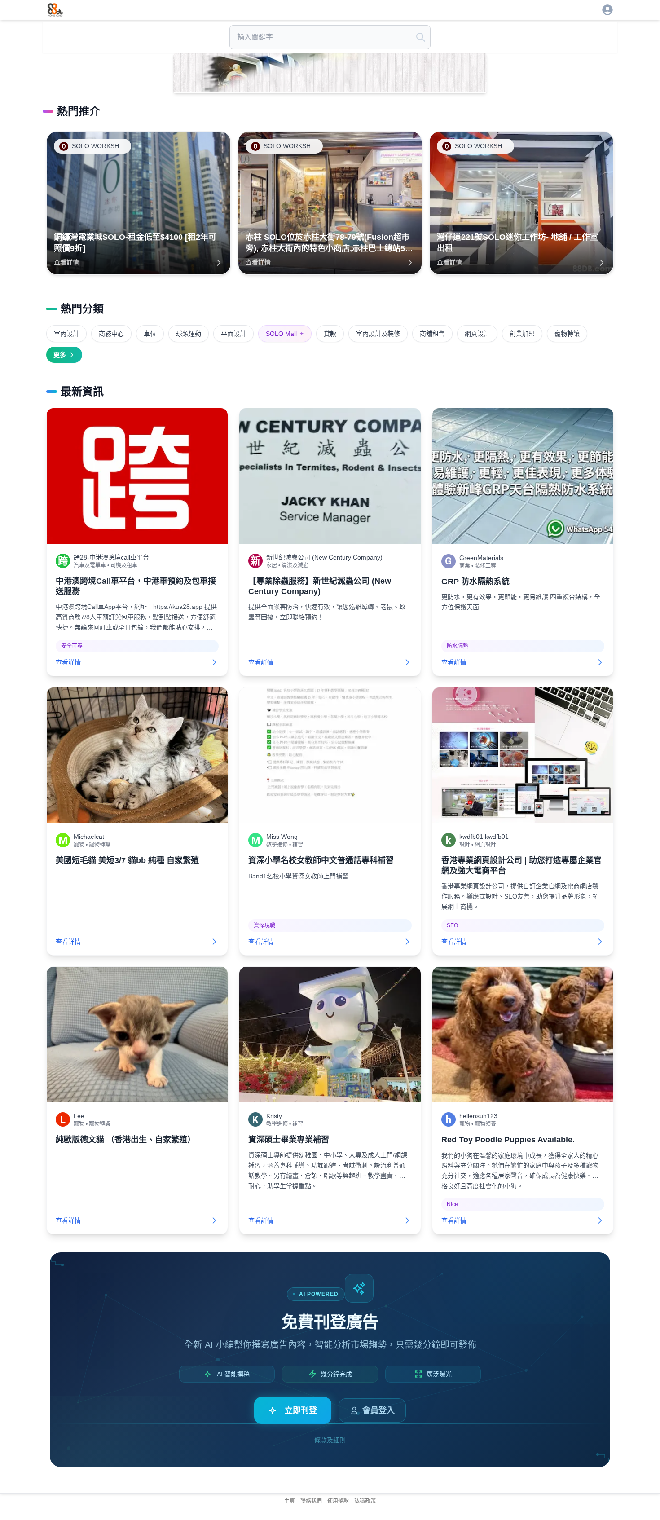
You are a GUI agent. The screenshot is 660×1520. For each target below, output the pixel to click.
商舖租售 (432, 333)
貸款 (330, 333)
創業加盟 (522, 333)
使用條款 (338, 1501)
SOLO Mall (285, 333)
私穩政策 (365, 1501)
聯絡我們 (311, 1501)
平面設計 (233, 333)
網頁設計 (477, 333)
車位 (150, 333)
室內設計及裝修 (378, 333)
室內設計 (66, 333)
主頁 (289, 1501)
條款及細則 (330, 1440)
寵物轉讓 (567, 333)
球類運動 (188, 333)
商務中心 (111, 333)
